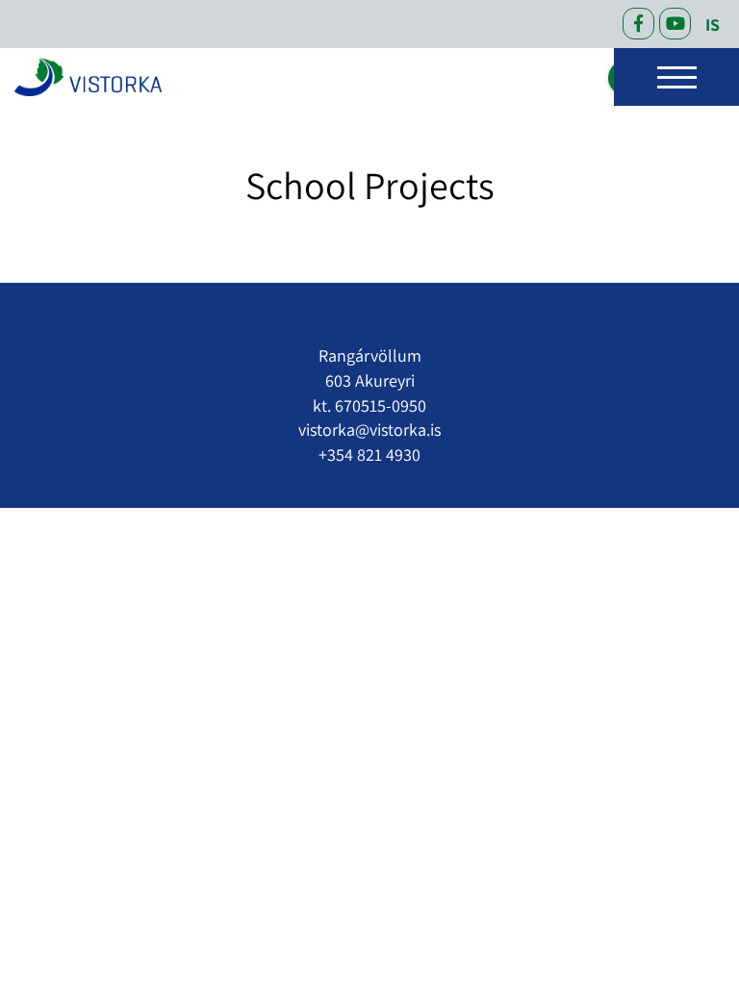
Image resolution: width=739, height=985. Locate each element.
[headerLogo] (88, 77)
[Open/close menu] (676, 77)
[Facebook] (638, 23)
